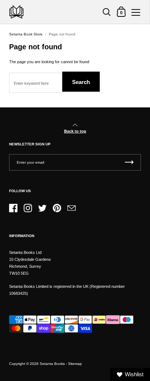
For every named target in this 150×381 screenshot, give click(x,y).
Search (81, 82)
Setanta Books (52, 364)
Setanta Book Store (26, 34)
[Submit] (129, 162)
